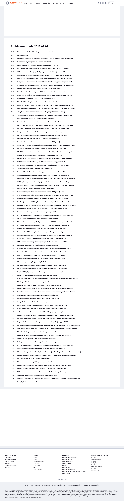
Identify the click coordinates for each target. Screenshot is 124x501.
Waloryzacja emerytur (10, 459)
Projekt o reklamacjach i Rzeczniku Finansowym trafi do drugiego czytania (44, 365)
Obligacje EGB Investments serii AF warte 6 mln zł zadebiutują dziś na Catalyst (45, 85)
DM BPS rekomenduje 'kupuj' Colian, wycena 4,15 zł (35, 98)
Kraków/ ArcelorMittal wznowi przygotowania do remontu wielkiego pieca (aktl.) (46, 205)
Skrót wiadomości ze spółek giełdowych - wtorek (34, 362)
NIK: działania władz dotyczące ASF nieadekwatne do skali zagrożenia (42, 92)
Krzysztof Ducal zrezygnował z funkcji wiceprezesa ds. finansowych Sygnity (44, 78)
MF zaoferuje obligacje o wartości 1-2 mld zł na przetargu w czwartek (42, 269)
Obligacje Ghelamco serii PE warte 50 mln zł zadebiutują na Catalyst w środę (45, 82)
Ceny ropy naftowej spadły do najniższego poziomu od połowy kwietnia (43, 132)
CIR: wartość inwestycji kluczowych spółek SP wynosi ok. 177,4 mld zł (42, 242)
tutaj (40, 497)
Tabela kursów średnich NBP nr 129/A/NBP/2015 (34, 169)
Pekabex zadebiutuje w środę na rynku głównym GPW (36, 212)
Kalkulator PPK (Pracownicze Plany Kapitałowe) (74, 471)
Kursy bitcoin (36, 465)
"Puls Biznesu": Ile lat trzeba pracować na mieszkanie (36, 52)
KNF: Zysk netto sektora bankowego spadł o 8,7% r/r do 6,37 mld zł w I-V (43, 128)
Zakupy (63, 3)
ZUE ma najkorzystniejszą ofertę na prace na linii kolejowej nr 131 (41, 72)
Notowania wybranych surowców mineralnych (34, 62)
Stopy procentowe (66, 463)
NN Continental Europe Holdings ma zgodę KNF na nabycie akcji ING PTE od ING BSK (47, 278)
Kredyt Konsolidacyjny (96, 466)
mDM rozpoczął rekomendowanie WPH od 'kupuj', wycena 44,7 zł (40, 312)
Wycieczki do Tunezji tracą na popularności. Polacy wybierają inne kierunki (44, 159)
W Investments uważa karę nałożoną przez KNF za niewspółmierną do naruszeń (46, 372)
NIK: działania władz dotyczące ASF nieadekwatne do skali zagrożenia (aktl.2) (45, 345)
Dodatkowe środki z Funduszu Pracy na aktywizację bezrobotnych (41, 258)
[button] (104, 3)
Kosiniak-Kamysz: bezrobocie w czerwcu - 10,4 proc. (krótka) (39, 122)
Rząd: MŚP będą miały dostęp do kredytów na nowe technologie (40, 272)
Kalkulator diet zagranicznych (69, 457)
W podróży (46, 3)
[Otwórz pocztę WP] (99, 3)
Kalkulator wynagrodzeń (68, 469)
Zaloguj (111, 3)
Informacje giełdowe (38, 461)
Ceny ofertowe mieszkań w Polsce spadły (32, 302)
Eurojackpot (8, 457)
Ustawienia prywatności (90, 485)
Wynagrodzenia (66, 473)
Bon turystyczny (37, 469)
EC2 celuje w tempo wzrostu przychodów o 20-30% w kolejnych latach (42, 208)
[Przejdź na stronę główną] (7, 4)
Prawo (37, 3)
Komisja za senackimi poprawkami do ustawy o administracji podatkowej (44, 335)
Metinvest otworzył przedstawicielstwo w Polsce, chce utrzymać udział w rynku (46, 178)
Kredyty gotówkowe (96, 459)
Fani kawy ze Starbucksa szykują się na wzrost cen (35, 118)
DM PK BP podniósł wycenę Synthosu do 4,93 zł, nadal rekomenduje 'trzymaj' (45, 95)
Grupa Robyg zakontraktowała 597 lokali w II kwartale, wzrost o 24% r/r (43, 175)
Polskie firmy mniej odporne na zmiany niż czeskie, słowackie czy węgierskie (45, 59)
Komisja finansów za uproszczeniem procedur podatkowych (39, 285)
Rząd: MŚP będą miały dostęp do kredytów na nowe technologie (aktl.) (42, 308)
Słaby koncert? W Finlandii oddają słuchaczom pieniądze (37, 219)
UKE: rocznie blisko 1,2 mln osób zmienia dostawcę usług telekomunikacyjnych (46, 145)
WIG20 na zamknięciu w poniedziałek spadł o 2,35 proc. (37, 375)
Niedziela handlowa (10, 461)
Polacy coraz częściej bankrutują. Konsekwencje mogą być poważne (41, 342)
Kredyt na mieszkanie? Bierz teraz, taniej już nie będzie (37, 275)
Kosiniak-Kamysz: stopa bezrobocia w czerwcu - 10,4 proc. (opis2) (40, 192)
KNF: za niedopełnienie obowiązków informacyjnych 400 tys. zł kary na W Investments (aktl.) (50, 352)
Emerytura (28, 3)
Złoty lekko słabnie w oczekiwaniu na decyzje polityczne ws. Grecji (41, 112)
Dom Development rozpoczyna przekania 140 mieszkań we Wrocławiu (42, 198)
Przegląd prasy (22, 55)
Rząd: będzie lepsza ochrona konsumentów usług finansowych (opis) (42, 305)
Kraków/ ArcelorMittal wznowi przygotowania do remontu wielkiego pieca (44, 172)
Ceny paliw (7, 463)
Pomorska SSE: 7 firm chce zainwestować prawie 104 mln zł (38, 65)
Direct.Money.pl (95, 470)
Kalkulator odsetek (67, 459)
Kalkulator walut (66, 467)
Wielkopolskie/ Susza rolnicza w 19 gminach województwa (38, 282)
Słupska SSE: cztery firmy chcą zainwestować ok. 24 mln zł (38, 102)
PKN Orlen (7, 467)
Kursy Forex (36, 463)
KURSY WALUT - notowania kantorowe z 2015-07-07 (35, 189)
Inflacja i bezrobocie (67, 461)
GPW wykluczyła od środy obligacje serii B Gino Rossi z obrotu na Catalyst (43, 182)
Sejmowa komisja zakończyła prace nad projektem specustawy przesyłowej (44, 235)
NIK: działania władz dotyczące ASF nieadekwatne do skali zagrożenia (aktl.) (45, 215)
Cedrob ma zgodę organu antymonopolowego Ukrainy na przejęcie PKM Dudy (45, 125)
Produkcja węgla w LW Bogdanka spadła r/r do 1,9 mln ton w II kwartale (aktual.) (46, 355)
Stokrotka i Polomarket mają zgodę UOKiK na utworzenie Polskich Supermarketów (47, 329)
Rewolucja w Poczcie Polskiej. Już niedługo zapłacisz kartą (38, 139)
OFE (34, 467)
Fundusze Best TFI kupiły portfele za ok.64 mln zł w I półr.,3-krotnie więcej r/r (45, 105)
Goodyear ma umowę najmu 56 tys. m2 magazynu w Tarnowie (39, 155)
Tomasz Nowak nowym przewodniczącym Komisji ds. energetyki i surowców (45, 115)
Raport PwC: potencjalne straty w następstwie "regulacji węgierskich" (42, 322)
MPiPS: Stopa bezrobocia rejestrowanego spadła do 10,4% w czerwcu (42, 135)
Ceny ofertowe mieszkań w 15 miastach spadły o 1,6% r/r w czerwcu (41, 265)
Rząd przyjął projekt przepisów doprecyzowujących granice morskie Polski (44, 249)
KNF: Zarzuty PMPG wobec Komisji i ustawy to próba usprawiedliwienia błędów (46, 319)
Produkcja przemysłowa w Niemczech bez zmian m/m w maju (39, 89)
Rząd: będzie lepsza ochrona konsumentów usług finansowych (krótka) (43, 239)
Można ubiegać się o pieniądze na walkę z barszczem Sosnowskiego (41, 369)
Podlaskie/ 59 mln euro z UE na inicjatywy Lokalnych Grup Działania (42, 252)
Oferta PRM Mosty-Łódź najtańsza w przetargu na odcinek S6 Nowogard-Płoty (45, 195)
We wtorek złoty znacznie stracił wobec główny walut (36, 332)
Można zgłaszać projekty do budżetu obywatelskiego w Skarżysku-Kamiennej (45, 289)
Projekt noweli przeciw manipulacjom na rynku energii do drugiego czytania (45, 315)
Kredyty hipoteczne (96, 463)
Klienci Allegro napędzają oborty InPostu (32, 262)
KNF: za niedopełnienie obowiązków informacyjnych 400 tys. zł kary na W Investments (48, 325)
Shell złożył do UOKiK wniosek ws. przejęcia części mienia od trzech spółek (44, 75)
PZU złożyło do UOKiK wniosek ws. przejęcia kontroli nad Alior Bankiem (43, 68)
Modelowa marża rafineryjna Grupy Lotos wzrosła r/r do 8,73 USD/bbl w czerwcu (46, 109)
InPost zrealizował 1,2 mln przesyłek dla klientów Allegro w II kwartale (43, 165)
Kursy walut (65, 465)
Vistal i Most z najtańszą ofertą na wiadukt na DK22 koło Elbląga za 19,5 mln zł (45, 222)
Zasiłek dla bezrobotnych (11, 465)
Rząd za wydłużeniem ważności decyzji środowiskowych (37, 245)
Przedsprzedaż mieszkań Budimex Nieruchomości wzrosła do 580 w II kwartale (45, 185)
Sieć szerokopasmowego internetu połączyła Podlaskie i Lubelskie (41, 349)
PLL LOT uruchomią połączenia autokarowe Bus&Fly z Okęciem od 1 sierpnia (45, 152)
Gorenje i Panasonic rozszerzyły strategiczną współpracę (37, 295)
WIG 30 (35, 459)
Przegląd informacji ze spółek (27, 382)
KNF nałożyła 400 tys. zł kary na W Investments (34, 358)
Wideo (70, 3)
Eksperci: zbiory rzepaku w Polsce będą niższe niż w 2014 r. (38, 299)
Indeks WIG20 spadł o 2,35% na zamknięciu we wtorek (36, 339)
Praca (55, 3)
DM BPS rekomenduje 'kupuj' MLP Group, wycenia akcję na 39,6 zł (41, 162)
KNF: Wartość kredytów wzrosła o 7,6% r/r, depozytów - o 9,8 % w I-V (41, 148)
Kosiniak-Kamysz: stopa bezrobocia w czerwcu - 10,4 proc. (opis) (40, 142)
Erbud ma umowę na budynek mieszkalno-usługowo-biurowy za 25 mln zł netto (46, 292)
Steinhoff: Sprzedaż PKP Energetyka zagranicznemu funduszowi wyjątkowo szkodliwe (48, 379)
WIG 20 (35, 457)
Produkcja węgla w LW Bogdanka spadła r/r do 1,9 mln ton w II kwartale (43, 202)
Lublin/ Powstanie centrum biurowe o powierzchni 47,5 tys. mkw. (41, 255)
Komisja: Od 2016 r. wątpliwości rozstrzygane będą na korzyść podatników (44, 232)
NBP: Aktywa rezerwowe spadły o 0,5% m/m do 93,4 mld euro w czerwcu (43, 225)
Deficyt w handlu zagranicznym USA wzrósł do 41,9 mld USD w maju (41, 228)
